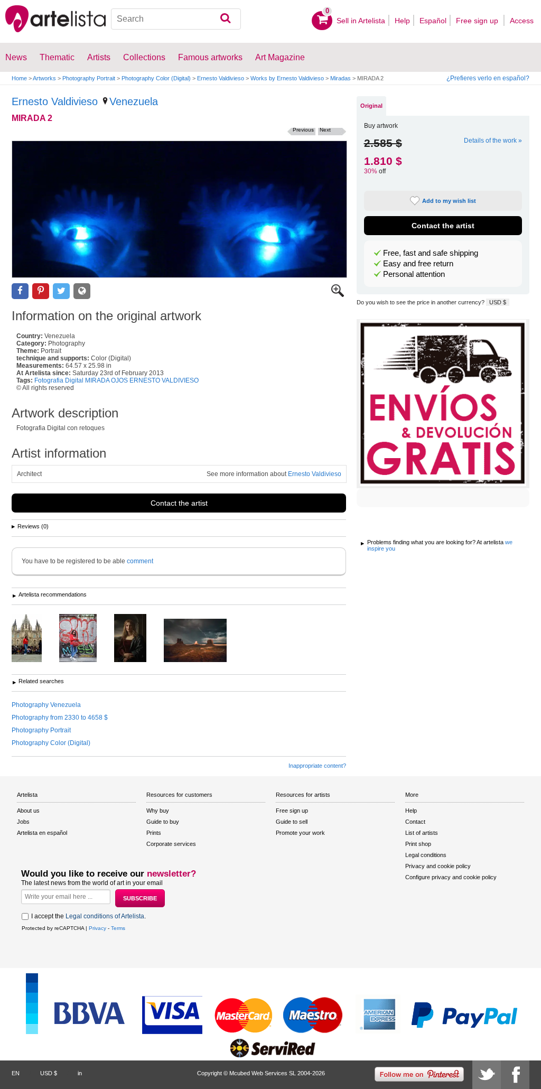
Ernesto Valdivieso (220, 78)
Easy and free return (418, 263)
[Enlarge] (337, 295)
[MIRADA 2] (179, 209)
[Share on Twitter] (61, 291)
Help (402, 20)
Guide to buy (162, 821)
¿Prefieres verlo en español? (487, 78)
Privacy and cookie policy (438, 866)
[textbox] (176, 19)
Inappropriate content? (317, 765)
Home (19, 78)
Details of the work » (493, 140)
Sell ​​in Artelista (361, 20)
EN (16, 1073)
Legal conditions (425, 855)
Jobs (23, 821)
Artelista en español (42, 833)
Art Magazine (280, 57)
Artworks (44, 78)
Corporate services (171, 844)
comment (140, 561)
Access (522, 20)
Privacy (97, 928)
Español (432, 20)
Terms (118, 928)
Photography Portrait (88, 78)
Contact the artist (179, 503)
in (80, 1073)
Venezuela (133, 101)
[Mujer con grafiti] (86, 639)
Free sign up (478, 20)
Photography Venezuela (46, 705)
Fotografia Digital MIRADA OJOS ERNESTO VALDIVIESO (116, 380)
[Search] (225, 19)
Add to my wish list (449, 201)
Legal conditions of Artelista (105, 916)
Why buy (157, 810)
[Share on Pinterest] (40, 291)
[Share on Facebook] (20, 291)
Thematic (57, 57)
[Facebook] (515, 1074)
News (16, 57)
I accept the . (88, 916)
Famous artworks (210, 57)
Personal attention (414, 274)
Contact (415, 821)
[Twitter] (486, 1074)
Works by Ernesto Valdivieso (287, 78)
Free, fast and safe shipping (430, 253)
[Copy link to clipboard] (81, 291)
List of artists (421, 833)
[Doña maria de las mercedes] (138, 639)
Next (325, 130)
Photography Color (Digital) (156, 78)
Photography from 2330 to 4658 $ (60, 717)
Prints (153, 833)
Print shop (418, 844)
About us (28, 810)
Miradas (340, 78)
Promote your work (300, 833)
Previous (303, 130)
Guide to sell (291, 821)
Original (371, 106)
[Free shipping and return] (443, 403)
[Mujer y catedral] (35, 639)
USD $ (497, 302)
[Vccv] (203, 641)
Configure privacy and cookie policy (451, 877)
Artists (98, 57)
